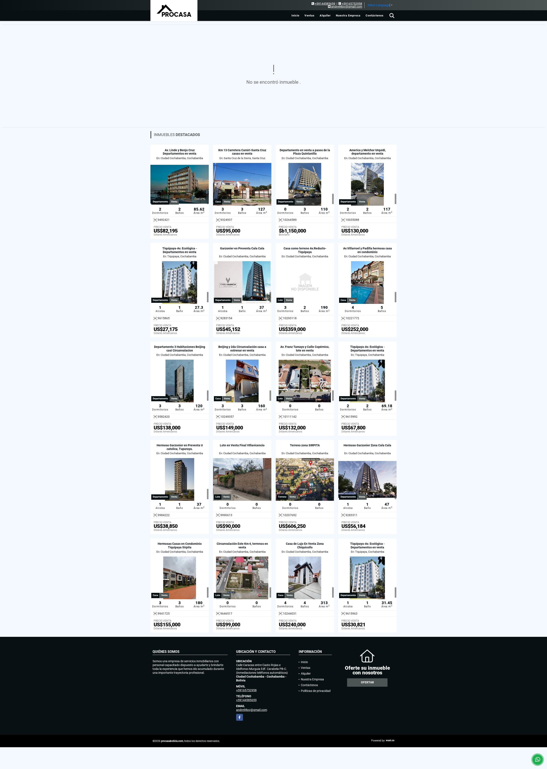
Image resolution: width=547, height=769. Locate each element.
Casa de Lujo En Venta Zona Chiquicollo (305, 545)
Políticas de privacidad (316, 691)
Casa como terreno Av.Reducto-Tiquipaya (305, 250)
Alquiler (325, 15)
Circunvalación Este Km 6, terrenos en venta (242, 545)
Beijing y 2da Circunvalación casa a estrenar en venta (242, 348)
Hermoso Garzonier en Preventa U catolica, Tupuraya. (180, 447)
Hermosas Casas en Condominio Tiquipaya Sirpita (180, 545)
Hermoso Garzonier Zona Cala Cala (367, 445)
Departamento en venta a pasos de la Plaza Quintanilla (305, 151)
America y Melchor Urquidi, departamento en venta (367, 151)
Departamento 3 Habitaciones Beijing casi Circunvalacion (179, 348)
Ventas (309, 15)
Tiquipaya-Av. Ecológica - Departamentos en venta (179, 250)
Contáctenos (375, 15)
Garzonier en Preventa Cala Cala (242, 248)
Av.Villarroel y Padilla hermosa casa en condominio (367, 250)
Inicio (295, 15)
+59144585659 (325, 3)
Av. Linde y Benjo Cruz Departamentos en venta (179, 151)
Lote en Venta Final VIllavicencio (242, 445)
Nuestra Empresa (348, 15)
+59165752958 (352, 3)
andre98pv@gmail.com (251, 710)
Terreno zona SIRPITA (305, 445)
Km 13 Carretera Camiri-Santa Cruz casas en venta (242, 151)
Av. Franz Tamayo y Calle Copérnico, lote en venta (304, 348)
